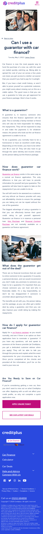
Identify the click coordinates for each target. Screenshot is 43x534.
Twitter (9, 480)
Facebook (5, 480)
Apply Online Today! (21, 404)
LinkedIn (19, 480)
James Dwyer (30, 57)
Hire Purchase (14, 221)
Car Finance (8, 455)
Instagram (15, 480)
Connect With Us (11, 475)
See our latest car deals (22, 415)
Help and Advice (11, 471)
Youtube (24, 480)
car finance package (20, 332)
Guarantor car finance (11, 174)
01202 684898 (19, 498)
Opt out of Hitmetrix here (10, 489)
